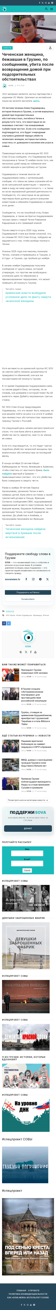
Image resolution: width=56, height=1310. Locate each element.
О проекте (33, 1290)
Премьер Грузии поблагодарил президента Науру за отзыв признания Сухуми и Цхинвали (36, 783)
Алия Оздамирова (24, 615)
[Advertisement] (28, 335)
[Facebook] (26, 579)
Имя (27, 849)
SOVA (10, 85)
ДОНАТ (28, 828)
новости (7, 48)
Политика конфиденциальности (28, 1294)
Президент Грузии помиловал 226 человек (34, 671)
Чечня (46, 615)
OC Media (11, 615)
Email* (27, 859)
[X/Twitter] (47, 579)
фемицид (38, 615)
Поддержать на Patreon (28, 592)
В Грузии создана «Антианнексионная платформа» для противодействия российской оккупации (33, 695)
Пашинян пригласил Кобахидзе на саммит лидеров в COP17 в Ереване (36, 744)
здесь (36, 100)
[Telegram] (40, 579)
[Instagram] (33, 579)
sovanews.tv (12, 579)
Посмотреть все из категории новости (26, 800)
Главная (21, 1290)
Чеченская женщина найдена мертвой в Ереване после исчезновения (25, 533)
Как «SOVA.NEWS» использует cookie (28, 1297)
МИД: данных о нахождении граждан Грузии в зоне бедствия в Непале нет (36, 763)
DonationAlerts (28, 599)
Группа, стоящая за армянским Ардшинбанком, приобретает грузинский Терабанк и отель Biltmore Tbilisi (36, 718)
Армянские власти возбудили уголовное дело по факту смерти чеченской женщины (28, 297)
